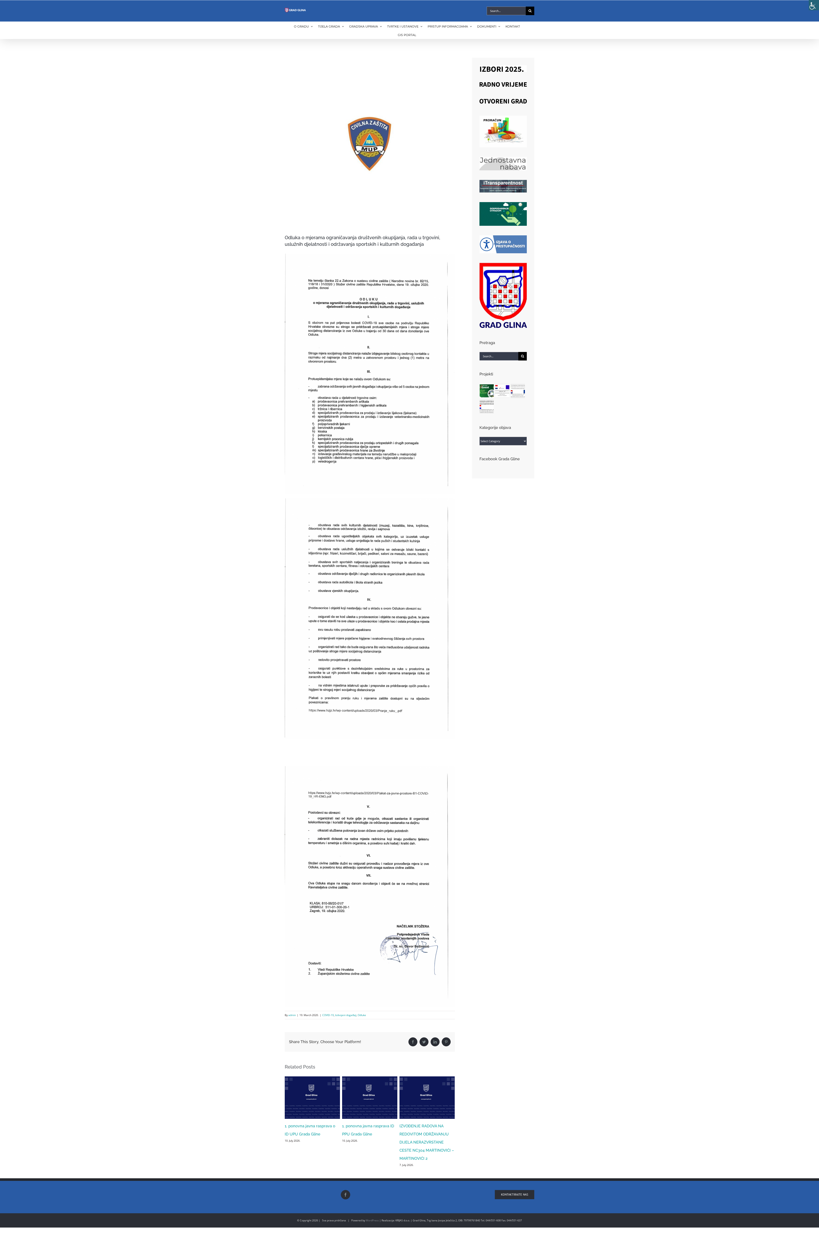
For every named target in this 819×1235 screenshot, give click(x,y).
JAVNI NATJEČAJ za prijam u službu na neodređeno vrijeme (425, 1134)
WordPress (372, 1220)
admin (292, 1015)
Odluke (362, 1015)
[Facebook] (345, 1194)
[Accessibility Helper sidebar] (814, 5)
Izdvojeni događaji (345, 1015)
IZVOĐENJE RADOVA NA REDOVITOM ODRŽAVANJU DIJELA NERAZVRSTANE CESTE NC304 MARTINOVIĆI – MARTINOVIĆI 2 (369, 1142)
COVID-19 (328, 1015)
